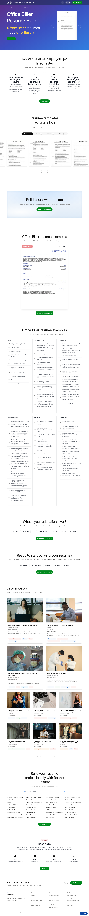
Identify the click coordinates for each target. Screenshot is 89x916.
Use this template (27, 246)
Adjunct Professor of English (33, 797)
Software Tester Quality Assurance (73, 815)
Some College (43, 531)
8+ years (66, 565)
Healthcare (19, 7)
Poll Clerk (48, 810)
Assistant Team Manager (32, 800)
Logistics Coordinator (31, 807)
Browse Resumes (53, 907)
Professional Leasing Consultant (54, 812)
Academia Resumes (54, 895)
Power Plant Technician (71, 810)
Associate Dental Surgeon (52, 800)
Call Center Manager (70, 800)
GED (34, 531)
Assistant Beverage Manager (72, 797)
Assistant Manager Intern (13, 800)
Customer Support (71, 895)
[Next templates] (80, 26)
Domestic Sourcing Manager (33, 805)
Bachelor (54, 531)
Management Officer (51, 807)
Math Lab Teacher (70, 807)
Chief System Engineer (52, 802)
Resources (32, 2)
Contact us (70, 905)
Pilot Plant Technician (12, 810)
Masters (63, 531)
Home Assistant (69, 805)
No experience (24, 565)
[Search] (62, 2)
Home (8, 7)
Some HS (15, 531)
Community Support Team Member (73, 802)
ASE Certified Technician (52, 797)
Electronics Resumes (54, 900)
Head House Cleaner (51, 805)
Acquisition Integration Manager (15, 797)
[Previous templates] (53, 26)
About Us (33, 895)
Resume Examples (23, 2)
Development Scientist (12, 805)
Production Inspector (31, 812)
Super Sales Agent (31, 817)
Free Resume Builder (36, 903)
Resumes (13, 7)
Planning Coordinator (31, 810)
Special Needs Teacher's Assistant (15, 817)
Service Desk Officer (51, 815)
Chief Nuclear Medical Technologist (34, 802)
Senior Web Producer (32, 815)
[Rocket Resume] (9, 2)
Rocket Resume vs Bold (73, 900)
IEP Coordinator (11, 807)
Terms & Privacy (71, 903)
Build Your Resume (35, 905)
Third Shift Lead (50, 817)
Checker (9, 802)
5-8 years (57, 565)
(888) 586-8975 (73, 861)
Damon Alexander (12, 629)
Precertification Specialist (13, 812)
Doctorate (73, 531)
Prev (59, 246)
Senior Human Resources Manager (15, 815)
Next (64, 246)
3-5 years (47, 565)
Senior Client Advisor (70, 812)
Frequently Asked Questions (15, 861)
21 (54, 756)
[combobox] (44, 791)
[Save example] (9, 344)
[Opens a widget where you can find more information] (84, 913)
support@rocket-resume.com (54, 861)
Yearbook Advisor (70, 817)
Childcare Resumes (54, 898)
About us (16, 2)
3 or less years (36, 565)
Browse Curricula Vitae (36, 900)
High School (25, 531)
